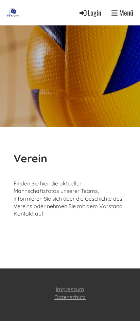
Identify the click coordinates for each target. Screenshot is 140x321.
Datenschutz (70, 297)
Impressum (70, 289)
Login (94, 12)
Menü (125, 13)
